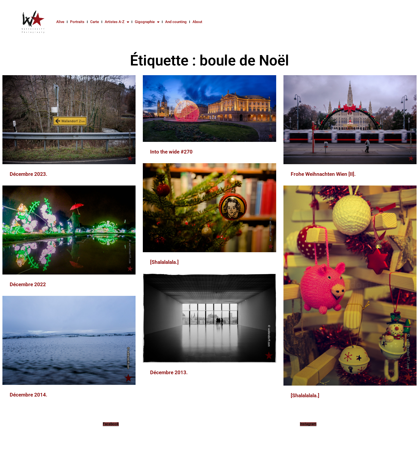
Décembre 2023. (28, 174)
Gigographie (145, 22)
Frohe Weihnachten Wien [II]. (323, 174)
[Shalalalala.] (164, 262)
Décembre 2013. (169, 372)
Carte (94, 22)
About (197, 22)
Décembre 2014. (28, 395)
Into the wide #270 (171, 152)
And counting (176, 22)
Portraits (77, 22)
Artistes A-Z (114, 22)
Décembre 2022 (28, 284)
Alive (60, 22)
